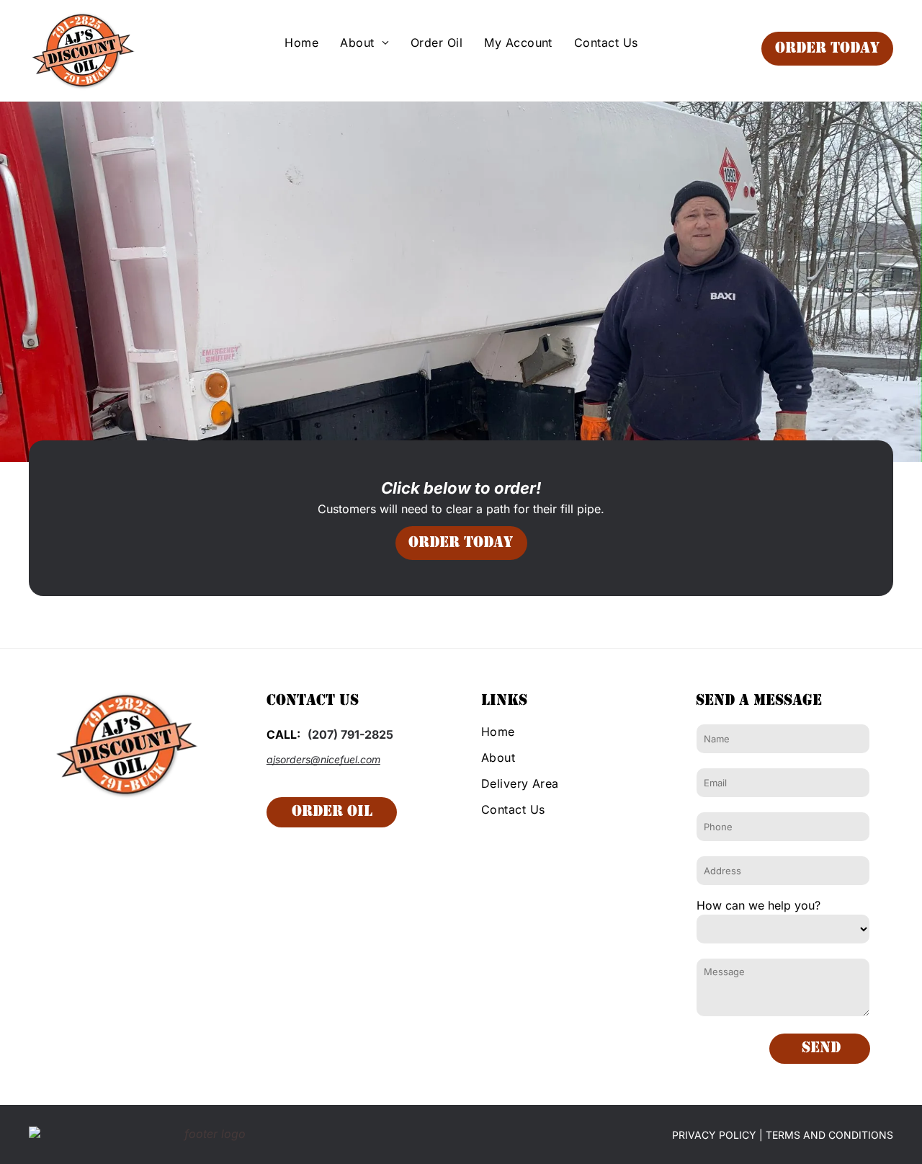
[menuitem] (301, 42)
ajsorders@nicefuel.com (323, 759)
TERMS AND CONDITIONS (829, 1135)
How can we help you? (758, 905)
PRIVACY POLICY (714, 1135)
